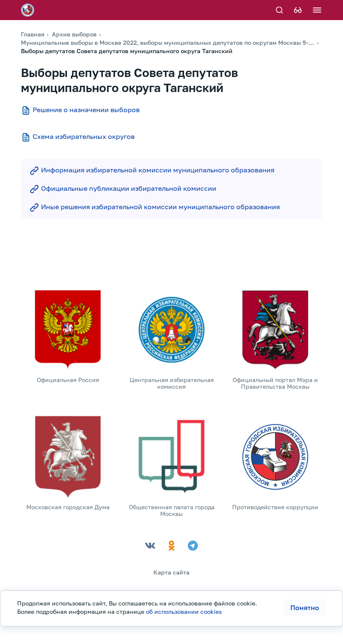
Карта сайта (171, 572)
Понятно (304, 607)
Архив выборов (74, 34)
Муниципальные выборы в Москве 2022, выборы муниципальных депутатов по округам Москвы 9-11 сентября (168, 42)
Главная (32, 34)
